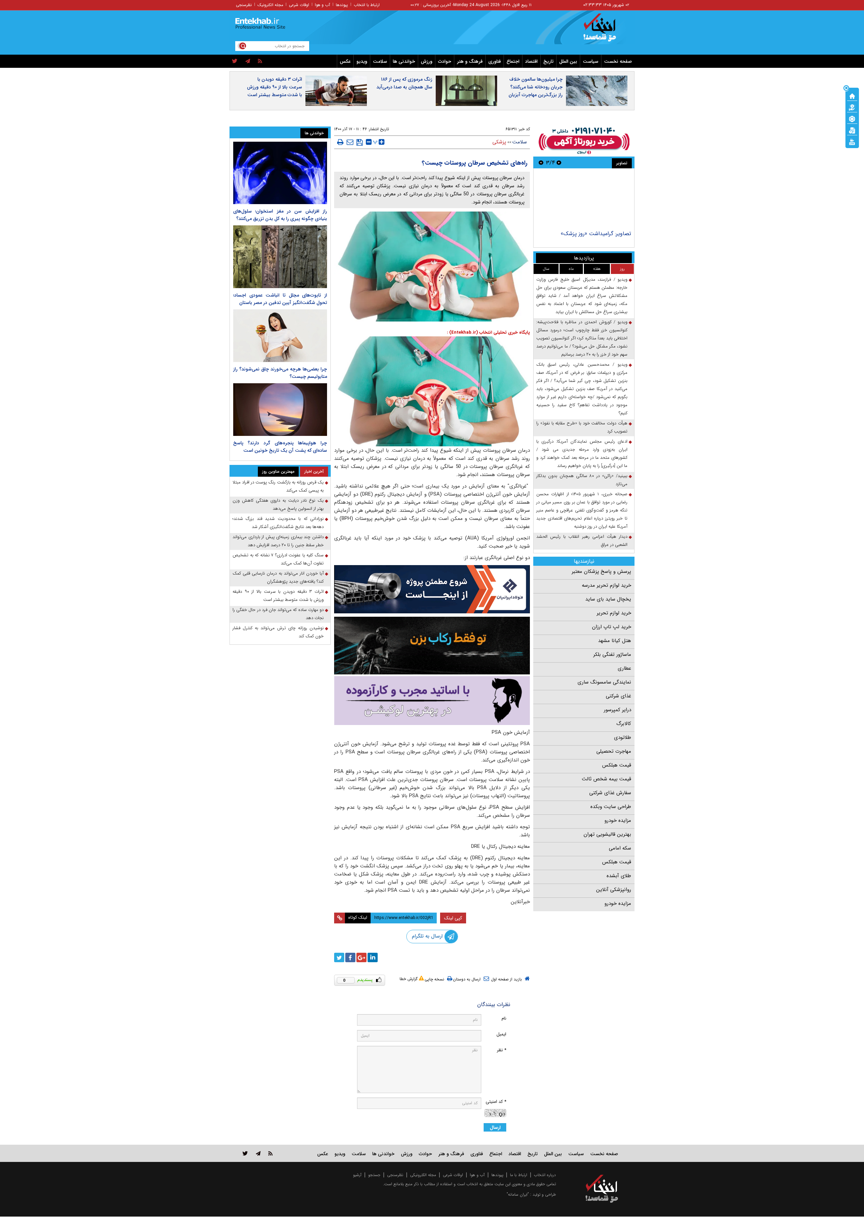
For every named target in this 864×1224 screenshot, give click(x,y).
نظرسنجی (244, 5)
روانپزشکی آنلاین (613, 890)
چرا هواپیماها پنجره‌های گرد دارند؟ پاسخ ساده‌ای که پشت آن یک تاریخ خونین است (280, 446)
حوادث (444, 61)
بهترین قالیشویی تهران (607, 834)
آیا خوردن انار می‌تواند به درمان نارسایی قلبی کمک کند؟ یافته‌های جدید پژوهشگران (278, 577)
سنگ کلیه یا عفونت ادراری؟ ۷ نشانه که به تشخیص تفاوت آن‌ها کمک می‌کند (278, 559)
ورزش (426, 61)
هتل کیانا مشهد (614, 641)
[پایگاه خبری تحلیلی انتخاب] (604, 30)
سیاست (590, 61)
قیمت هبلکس (616, 765)
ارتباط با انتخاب (367, 5)
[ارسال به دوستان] (350, 142)
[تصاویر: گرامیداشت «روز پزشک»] (584, 200)
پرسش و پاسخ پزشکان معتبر (601, 571)
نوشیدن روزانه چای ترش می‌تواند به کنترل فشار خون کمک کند (278, 632)
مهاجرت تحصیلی (613, 751)
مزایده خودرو (617, 820)
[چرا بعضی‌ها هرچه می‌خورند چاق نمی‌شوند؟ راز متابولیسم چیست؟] (280, 335)
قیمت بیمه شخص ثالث (606, 779)
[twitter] (235, 61)
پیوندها (342, 5)
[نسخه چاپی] (340, 142)
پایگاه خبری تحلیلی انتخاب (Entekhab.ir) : (488, 332)
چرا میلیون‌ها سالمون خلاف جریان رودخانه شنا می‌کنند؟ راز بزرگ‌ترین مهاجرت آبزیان (536, 87)
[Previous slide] (559, 162)
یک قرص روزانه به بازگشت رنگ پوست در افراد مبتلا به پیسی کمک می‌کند (278, 486)
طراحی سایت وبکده (610, 807)
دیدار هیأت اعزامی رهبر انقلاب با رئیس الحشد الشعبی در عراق (581, 540)
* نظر (501, 1050)
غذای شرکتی (618, 696)
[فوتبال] (852, 118)
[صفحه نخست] (852, 95)
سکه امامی (620, 848)
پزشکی (499, 142)
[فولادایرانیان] (432, 589)
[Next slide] (541, 162)
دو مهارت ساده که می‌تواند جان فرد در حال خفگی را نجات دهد (278, 613)
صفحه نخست (618, 61)
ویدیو (361, 61)
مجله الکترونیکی (423, 1175)
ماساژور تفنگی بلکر (612, 654)
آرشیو (357, 1175)
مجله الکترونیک (270, 5)
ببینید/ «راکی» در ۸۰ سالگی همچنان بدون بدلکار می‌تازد (581, 480)
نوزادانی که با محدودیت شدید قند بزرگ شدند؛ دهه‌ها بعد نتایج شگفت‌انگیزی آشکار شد (278, 522)
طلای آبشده (618, 876)
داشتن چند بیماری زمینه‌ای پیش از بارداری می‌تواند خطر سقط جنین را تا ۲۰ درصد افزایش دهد (278, 541)
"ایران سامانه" (518, 1194)
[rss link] (270, 1153)
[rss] (260, 61)
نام (504, 1018)
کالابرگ (623, 724)
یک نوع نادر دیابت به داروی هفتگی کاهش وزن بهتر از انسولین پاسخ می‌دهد (278, 504)
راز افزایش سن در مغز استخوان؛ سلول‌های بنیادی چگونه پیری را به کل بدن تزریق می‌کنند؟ (280, 214)
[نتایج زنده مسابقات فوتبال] (852, 141)
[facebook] (350, 957)
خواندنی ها (404, 61)
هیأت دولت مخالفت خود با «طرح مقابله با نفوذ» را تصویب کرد (581, 427)
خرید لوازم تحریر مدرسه (606, 585)
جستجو (374, 1175)
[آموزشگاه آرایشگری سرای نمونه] (432, 700)
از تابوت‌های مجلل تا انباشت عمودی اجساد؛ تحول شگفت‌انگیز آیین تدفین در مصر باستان (280, 298)
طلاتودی (622, 737)
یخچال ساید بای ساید (608, 599)
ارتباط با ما (518, 1175)
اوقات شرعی (299, 5)
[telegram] (247, 61)
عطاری (624, 668)
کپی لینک (453, 918)
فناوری (494, 61)
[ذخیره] (359, 142)
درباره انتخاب (545, 1175)
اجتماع (513, 61)
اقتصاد (531, 61)
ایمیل (501, 1034)
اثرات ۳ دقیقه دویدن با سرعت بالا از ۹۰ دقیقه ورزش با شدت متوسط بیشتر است (274, 87)
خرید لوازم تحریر (614, 613)
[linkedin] (373, 957)
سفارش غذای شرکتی (610, 793)
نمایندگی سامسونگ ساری (604, 682)
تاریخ (548, 61)
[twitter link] (245, 1153)
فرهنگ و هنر (470, 61)
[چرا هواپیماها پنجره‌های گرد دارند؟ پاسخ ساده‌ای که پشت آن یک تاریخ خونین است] (280, 409)
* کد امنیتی (496, 1101)
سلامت (380, 61)
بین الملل (568, 61)
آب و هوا (322, 5)
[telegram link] (258, 1153)
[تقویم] (852, 130)
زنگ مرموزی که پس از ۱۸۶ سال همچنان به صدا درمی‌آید (404, 83)
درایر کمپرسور (617, 710)
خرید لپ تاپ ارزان (611, 627)
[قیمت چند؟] (852, 107)
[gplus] (361, 957)
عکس (345, 61)
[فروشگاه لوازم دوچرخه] (432, 645)
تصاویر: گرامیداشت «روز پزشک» (596, 233)
